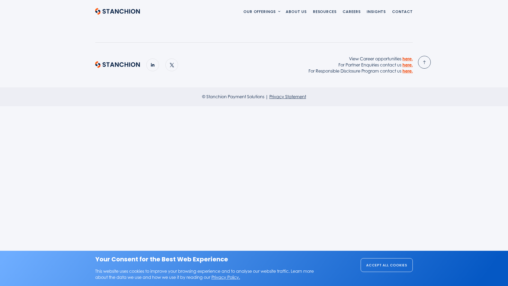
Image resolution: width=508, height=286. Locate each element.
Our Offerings (259, 12)
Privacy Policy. (225, 277)
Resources (325, 12)
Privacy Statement (287, 96)
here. (407, 58)
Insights (376, 12)
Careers (351, 12)
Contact (402, 12)
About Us (296, 12)
